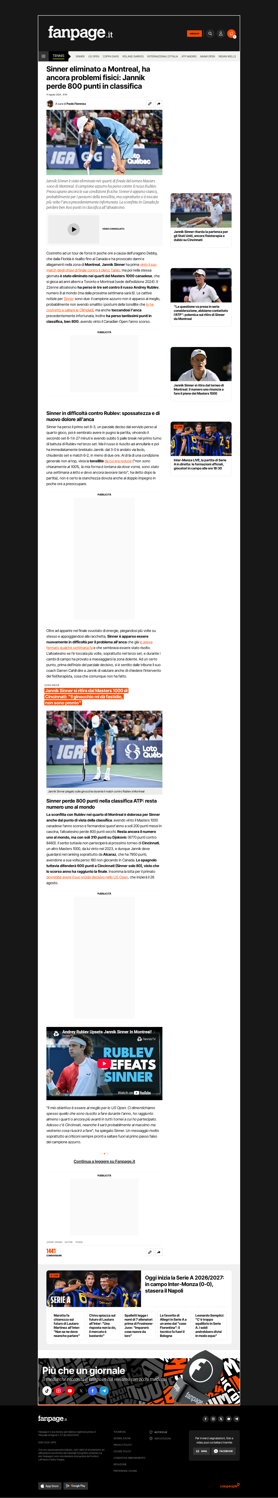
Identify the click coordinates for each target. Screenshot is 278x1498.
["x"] (81, 1390)
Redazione (120, 1464)
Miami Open (207, 56)
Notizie (69, 1242)
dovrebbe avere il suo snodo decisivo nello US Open (87, 877)
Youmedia (120, 1431)
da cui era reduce (118, 461)
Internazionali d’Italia (162, 56)
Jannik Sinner (54, 1242)
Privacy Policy (123, 1444)
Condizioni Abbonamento (130, 1457)
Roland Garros (133, 56)
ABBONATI (194, 33)
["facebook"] (92, 1390)
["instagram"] (58, 1390)
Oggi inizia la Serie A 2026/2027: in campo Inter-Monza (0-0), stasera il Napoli (184, 1284)
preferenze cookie (125, 1470)
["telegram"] (104, 1390)
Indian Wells (227, 56)
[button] (158, 103)
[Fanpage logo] (75, 33)
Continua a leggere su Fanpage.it (104, 1161)
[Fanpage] (52, 1419)
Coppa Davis (111, 56)
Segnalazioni (122, 1438)
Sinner (80, 56)
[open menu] (43, 56)
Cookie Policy (122, 1451)
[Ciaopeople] (230, 1487)
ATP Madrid (189, 56)
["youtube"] (69, 1390)
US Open (93, 56)
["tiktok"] (47, 1390)
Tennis (58, 56)
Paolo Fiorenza (76, 103)
